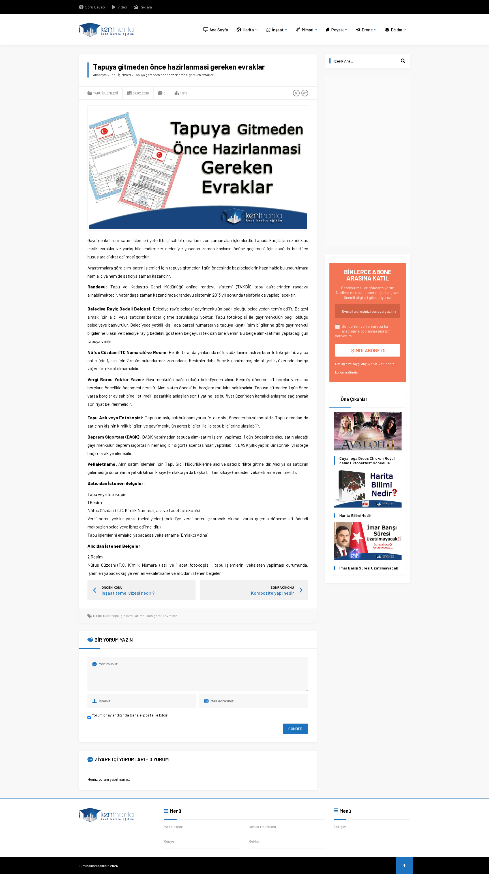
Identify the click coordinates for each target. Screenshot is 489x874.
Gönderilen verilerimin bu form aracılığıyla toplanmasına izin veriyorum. (363, 331)
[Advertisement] (367, 161)
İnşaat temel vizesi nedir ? (128, 592)
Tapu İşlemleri (120, 75)
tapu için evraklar (125, 616)
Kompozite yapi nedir (272, 592)
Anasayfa (100, 75)
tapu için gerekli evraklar (158, 616)
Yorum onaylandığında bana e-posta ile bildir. (129, 715)
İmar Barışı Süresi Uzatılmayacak (368, 568)
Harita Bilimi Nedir (355, 515)
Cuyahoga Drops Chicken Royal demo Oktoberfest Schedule (367, 460)
